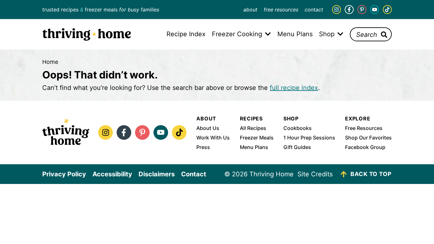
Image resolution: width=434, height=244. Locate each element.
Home (50, 61)
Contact (314, 9)
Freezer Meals (257, 137)
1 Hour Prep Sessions (309, 137)
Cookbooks (297, 128)
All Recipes (253, 128)
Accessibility (112, 174)
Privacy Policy (64, 174)
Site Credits (315, 174)
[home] (65, 132)
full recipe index (294, 88)
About (250, 9)
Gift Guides (297, 147)
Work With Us (213, 137)
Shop (291, 118)
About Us (207, 128)
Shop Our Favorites (368, 137)
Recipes (251, 118)
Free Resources (281, 9)
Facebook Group (365, 147)
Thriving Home (86, 34)
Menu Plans (254, 147)
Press (203, 147)
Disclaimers (157, 174)
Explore (357, 118)
